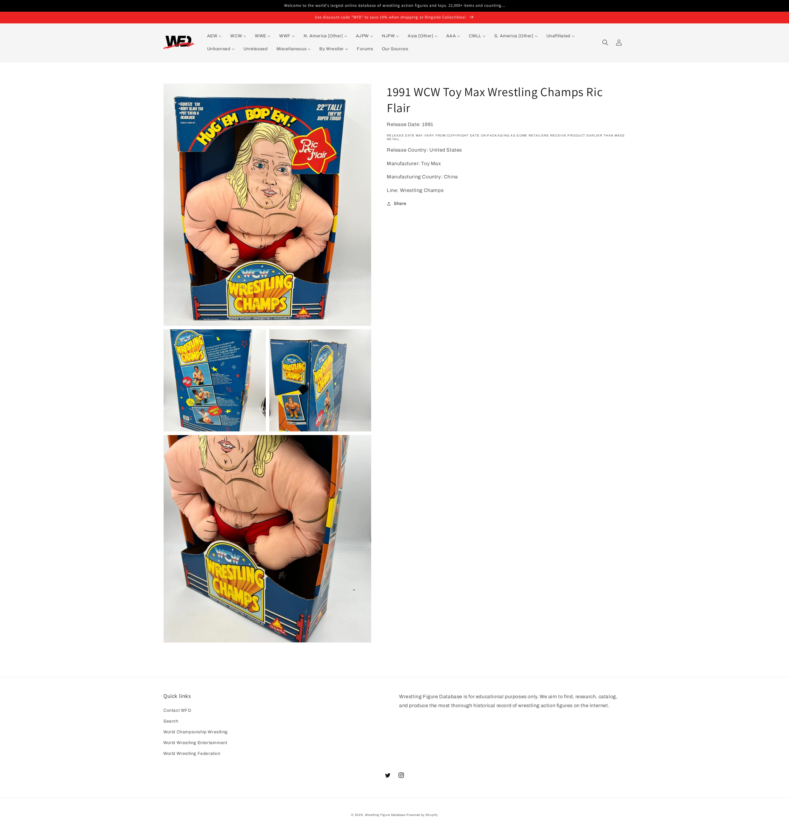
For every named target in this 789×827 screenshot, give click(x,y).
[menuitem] (214, 36)
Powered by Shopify (422, 815)
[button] (605, 42)
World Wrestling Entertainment (195, 742)
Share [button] (400, 203)
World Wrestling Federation (192, 753)
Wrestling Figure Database (385, 815)
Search (170, 721)
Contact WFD (177, 710)
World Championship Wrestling (195, 732)
